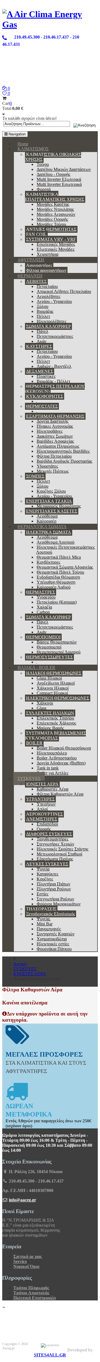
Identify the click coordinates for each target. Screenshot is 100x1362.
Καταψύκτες (47, 874)
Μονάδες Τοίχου (51, 224)
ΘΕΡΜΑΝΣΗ (30, 276)
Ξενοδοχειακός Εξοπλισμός (50, 914)
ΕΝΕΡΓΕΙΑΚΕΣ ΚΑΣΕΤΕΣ (51, 511)
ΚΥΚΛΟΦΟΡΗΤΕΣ (44, 396)
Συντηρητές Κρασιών (55, 933)
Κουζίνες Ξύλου (51, 491)
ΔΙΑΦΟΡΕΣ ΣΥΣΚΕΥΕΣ (49, 834)
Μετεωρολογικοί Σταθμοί (59, 854)
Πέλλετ (43, 316)
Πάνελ (42, 331)
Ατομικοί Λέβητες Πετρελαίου (64, 291)
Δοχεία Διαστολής (52, 421)
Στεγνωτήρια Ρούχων (55, 899)
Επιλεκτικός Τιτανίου (55, 718)
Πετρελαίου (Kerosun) (57, 602)
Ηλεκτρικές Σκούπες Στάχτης (62, 849)
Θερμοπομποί (49, 647)
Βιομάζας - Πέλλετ (53, 381)
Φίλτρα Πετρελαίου (54, 456)
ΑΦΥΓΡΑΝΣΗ (31, 259)
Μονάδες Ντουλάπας (55, 209)
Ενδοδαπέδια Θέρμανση (58, 577)
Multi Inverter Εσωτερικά (59, 184)
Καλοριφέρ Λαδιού (54, 587)
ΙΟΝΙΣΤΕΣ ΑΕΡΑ (42, 784)
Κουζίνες (45, 879)
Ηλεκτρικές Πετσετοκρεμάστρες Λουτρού (65, 550)
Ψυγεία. (44, 919)
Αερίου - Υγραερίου (54, 301)
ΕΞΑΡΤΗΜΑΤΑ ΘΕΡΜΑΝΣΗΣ (55, 416)
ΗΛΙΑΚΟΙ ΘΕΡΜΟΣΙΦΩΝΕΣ (53, 673)
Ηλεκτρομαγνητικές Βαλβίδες (63, 451)
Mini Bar (44, 923)
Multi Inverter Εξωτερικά (59, 179)
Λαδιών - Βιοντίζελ (54, 366)
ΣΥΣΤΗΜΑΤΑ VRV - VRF (51, 239)
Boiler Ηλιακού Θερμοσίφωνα (64, 748)
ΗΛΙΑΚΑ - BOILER (36, 667)
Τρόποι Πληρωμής (31, 1287)
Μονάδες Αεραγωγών (56, 214)
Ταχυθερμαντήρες (52, 839)
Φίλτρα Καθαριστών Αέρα (60, 794)
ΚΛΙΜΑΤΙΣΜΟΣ (33, 148)
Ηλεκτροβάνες (49, 431)
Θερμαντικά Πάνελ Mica (59, 557)
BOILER (34, 743)
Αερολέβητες (48, 296)
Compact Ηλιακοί (52, 693)
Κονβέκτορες (48, 562)
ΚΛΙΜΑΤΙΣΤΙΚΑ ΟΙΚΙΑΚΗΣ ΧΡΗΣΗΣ (53, 157)
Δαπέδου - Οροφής (53, 174)
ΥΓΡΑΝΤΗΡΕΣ (40, 799)
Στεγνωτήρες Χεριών (55, 844)
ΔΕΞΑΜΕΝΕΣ (39, 371)
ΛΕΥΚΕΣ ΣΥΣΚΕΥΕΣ (47, 864)
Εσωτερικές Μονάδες (56, 244)
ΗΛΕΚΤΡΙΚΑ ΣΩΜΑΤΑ (48, 532)
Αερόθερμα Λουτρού (55, 542)
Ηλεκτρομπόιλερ (52, 753)
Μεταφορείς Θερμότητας (59, 506)
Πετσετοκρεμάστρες (55, 336)
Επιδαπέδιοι (47, 824)
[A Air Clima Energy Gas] (50, 24)
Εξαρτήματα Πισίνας (55, 859)
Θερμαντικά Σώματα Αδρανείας (65, 567)
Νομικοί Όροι (26, 1266)
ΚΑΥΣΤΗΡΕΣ (39, 346)
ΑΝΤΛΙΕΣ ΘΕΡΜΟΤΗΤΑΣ (51, 229)
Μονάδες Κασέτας (53, 204)
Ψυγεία (43, 869)
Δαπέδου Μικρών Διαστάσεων (64, 169)
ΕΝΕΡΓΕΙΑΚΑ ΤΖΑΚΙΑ (49, 501)
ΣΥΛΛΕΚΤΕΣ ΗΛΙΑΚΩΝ (50, 713)
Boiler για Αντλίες (52, 773)
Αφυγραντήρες (39, 265)
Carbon (43, 612)
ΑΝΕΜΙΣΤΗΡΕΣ (41, 819)
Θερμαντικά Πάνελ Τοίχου (60, 572)
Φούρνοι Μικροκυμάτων (59, 904)
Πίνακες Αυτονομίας (55, 426)
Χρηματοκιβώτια (52, 938)
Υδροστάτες (47, 466)
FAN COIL (36, 234)
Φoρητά (44, 189)
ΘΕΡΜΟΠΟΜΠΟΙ (43, 637)
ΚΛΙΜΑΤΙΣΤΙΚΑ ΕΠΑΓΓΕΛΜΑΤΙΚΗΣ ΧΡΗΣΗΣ (54, 197)
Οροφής (44, 829)
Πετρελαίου (47, 286)
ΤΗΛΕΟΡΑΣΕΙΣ (41, 909)
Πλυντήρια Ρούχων (54, 889)
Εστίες (42, 894)
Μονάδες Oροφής (52, 219)
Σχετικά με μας (27, 1256)
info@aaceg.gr (22, 1200)
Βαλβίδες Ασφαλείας (55, 441)
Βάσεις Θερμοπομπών (57, 642)
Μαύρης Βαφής (50, 728)
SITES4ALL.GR (50, 1355)
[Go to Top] (3, 1307)
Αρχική (19, 963)
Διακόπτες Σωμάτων (55, 436)
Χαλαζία (44, 607)
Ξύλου (42, 306)
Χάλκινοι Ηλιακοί (53, 688)
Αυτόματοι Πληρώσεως (58, 446)
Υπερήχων (46, 804)
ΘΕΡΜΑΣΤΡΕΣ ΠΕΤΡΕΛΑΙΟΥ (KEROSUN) (55, 389)
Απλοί (42, 809)
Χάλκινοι (45, 703)
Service (20, 1261)
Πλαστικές (46, 376)
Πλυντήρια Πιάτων (53, 884)
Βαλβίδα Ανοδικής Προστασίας (64, 461)
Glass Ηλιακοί (49, 678)
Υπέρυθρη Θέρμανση (56, 582)
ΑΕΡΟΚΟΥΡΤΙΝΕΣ (44, 814)
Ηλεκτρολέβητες (51, 321)
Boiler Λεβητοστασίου (57, 758)
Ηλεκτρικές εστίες (53, 943)
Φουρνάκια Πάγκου (54, 948)
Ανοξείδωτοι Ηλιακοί (56, 683)
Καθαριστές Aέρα (52, 789)
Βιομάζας (45, 311)
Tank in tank (48, 768)
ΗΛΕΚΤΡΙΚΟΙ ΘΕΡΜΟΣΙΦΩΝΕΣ (57, 698)
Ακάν (41, 341)
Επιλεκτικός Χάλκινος (56, 723)
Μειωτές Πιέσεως (53, 471)
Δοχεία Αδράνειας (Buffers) (61, 763)
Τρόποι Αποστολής (31, 1292)
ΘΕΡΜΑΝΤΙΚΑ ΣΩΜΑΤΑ (42, 526)
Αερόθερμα (47, 516)
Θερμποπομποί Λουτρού (59, 652)
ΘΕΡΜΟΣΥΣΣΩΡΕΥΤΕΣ (49, 657)
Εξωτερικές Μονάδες (55, 249)
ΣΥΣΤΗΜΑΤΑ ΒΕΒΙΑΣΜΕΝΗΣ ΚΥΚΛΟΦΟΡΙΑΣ (55, 735)
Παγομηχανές (49, 928)
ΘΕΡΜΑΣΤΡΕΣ (40, 592)
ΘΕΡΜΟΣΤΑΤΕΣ (42, 406)
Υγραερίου (46, 597)
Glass (41, 708)
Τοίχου (43, 164)
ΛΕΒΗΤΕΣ (36, 281)
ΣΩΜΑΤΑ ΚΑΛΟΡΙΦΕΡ (48, 326)
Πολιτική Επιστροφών (34, 1297)
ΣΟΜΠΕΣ (35, 476)
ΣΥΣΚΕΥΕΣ (29, 778)
